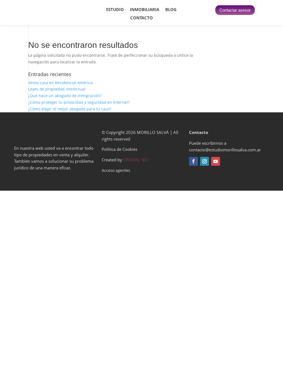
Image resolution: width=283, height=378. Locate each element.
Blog (171, 9)
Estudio (115, 9)
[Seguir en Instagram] (204, 161)
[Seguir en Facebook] (193, 161)
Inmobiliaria (144, 9)
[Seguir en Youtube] (215, 161)
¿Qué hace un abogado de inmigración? (64, 95)
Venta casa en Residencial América (60, 82)
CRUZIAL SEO (136, 159)
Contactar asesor (235, 10)
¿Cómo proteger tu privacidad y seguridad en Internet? (79, 102)
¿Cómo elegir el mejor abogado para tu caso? (69, 109)
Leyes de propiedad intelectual (56, 89)
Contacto (141, 18)
